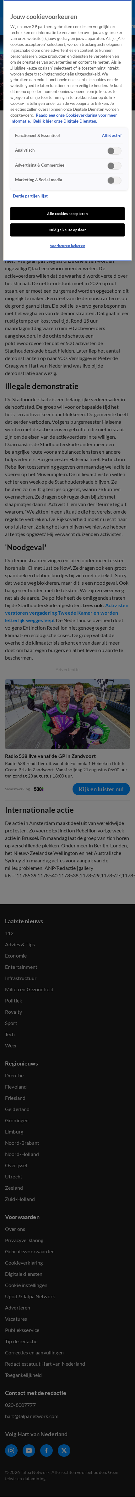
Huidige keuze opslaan (68, 230)
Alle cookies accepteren (67, 214)
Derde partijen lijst (30, 196)
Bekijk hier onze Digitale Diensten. (65, 121)
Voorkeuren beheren (67, 246)
